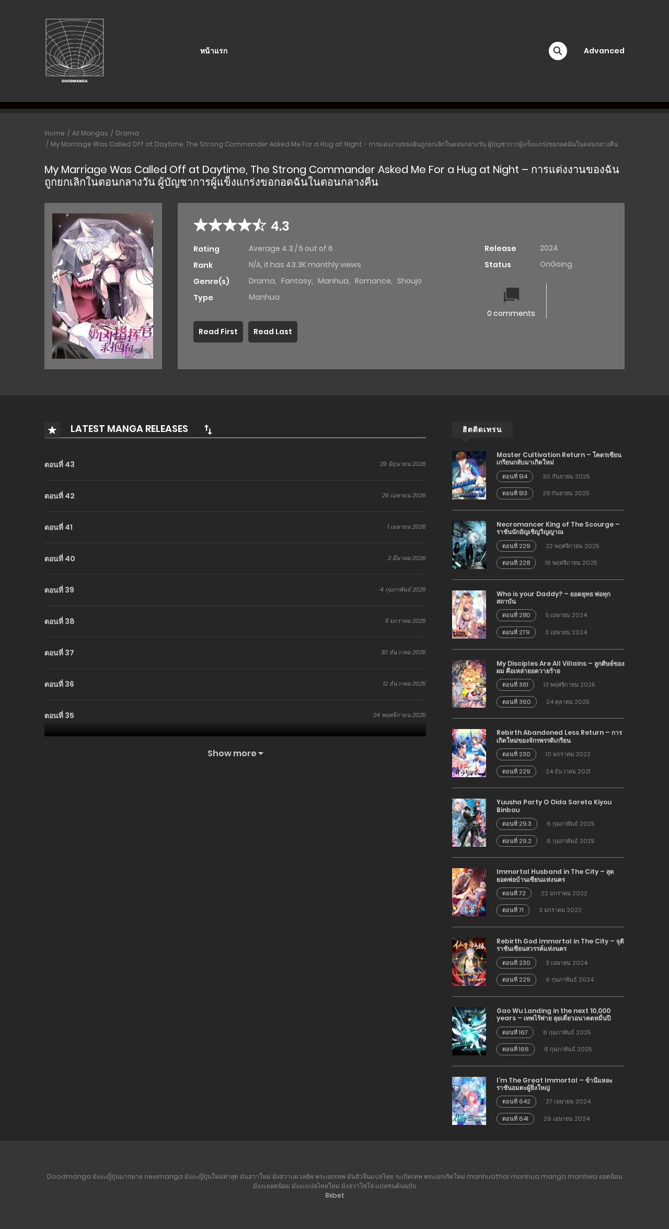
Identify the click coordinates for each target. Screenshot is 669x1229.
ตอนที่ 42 (59, 496)
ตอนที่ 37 (59, 652)
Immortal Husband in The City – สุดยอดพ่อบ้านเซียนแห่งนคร (555, 875)
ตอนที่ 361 (515, 684)
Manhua (333, 281)
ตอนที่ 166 (515, 1049)
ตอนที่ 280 (516, 615)
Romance (373, 281)
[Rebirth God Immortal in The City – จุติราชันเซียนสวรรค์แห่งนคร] (469, 961)
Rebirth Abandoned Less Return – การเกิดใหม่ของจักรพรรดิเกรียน (559, 736)
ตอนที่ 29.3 (517, 824)
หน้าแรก (213, 50)
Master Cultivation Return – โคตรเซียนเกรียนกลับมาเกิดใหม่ (559, 458)
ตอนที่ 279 (516, 632)
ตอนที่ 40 (59, 558)
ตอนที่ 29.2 (517, 841)
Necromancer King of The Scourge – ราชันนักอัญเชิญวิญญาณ (558, 528)
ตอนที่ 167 (515, 1032)
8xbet (334, 1195)
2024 (549, 248)
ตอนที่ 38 (59, 621)
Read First (218, 331)
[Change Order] (208, 429)
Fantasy (296, 281)
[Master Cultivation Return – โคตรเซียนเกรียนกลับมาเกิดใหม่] (469, 475)
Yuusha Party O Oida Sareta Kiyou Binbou (554, 806)
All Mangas (90, 133)
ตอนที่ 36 (59, 684)
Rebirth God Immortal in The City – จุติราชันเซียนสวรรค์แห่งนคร (560, 945)
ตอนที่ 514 (514, 476)
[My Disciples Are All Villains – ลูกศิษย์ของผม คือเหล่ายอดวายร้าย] (469, 683)
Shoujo (409, 281)
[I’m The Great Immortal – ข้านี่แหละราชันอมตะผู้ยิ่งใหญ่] (469, 1100)
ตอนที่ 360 (516, 702)
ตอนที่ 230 (516, 754)
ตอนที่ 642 (516, 1101)
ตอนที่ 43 (59, 464)
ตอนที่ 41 (58, 527)
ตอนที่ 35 (59, 715)
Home (55, 133)
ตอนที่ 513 (514, 493)
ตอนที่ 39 (59, 590)
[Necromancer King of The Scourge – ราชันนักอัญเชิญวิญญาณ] (469, 544)
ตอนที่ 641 (515, 1118)
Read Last (272, 331)
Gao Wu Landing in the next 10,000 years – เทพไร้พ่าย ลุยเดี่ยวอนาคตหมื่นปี (554, 1014)
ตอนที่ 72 (514, 893)
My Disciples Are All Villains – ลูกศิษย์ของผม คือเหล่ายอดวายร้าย (561, 667)
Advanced (604, 50)
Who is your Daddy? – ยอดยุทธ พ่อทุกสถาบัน (553, 597)
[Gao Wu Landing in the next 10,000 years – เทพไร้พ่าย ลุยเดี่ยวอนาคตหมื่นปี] (469, 1031)
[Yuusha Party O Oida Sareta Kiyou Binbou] (469, 822)
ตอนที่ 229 (516, 546)
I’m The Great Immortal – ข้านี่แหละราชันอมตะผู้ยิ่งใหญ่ (555, 1084)
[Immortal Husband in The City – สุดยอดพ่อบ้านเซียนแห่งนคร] (469, 891)
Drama (127, 133)
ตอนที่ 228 (516, 563)
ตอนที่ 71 (513, 910)
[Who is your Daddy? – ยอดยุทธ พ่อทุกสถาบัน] (469, 613)
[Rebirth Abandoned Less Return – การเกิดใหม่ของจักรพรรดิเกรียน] (469, 752)
